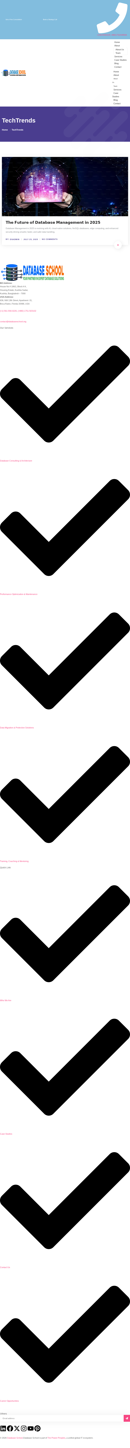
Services (118, 56)
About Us (120, 50)
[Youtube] (30, 1428)
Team (118, 53)
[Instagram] (24, 1428)
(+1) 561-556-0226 (8, 311)
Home (117, 42)
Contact (117, 67)
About (117, 46)
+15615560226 (103, 35)
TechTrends (17, 130)
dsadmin (15, 239)
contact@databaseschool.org (13, 322)
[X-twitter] (17, 1428)
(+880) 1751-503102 (27, 311)
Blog (116, 63)
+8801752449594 (119, 35)
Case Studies (120, 60)
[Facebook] (10, 1428)
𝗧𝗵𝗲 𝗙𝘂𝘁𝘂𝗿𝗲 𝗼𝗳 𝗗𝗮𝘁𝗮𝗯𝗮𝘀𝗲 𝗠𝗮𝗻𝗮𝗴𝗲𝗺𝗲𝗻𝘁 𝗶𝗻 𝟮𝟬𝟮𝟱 (53, 222)
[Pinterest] (37, 1428)
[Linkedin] (3, 1428)
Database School (15, 1438)
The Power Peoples (56, 1438)
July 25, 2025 (30, 239)
